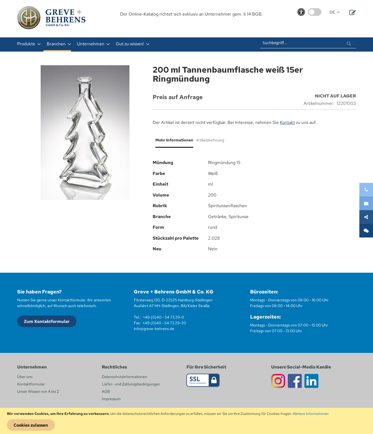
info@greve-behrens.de (154, 328)
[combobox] (308, 42)
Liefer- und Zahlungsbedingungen (131, 384)
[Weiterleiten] (366, 217)
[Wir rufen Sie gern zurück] (366, 230)
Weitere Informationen (310, 413)
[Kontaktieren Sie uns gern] (366, 203)
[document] (187, 421)
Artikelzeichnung (210, 140)
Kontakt (287, 122)
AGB (106, 391)
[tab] (173, 142)
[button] (335, 12)
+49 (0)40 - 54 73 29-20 (164, 322)
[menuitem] (27, 43)
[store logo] (51, 17)
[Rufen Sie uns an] (366, 190)
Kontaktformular (31, 384)
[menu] (115, 44)
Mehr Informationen (174, 140)
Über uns (24, 376)
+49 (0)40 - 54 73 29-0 (163, 317)
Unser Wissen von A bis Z (38, 391)
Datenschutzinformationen (124, 376)
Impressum (111, 398)
